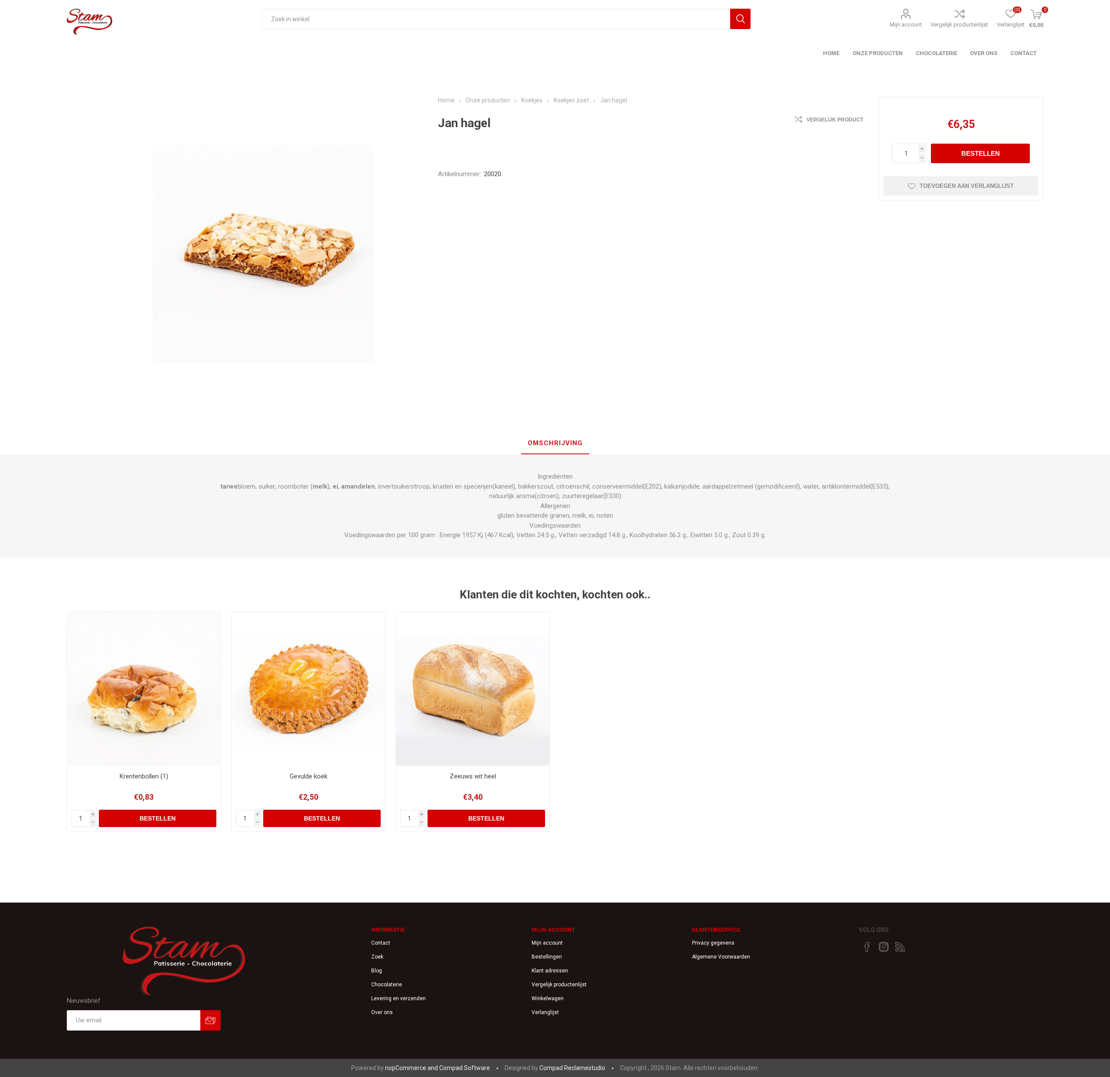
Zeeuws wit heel (473, 776)
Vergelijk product (834, 120)
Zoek (377, 957)
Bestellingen (547, 957)
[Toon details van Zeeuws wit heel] (473, 689)
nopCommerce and (412, 1067)
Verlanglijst (545, 1012)
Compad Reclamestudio (572, 1067)
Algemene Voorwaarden (721, 957)
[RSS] (900, 947)
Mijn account (906, 24)
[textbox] (496, 19)
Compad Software (464, 1067)
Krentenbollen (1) (144, 776)
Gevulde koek (308, 776)
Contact (380, 943)
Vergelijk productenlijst (959, 24)
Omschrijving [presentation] (555, 443)
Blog (376, 971)
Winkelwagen (548, 998)
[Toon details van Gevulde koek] (308, 689)
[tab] (555, 443)
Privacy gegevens (713, 943)
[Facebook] (867, 947)
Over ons (382, 1012)
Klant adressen (550, 971)
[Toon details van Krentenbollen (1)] (144, 689)
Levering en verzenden (398, 998)
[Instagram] (884, 947)
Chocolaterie (386, 985)
